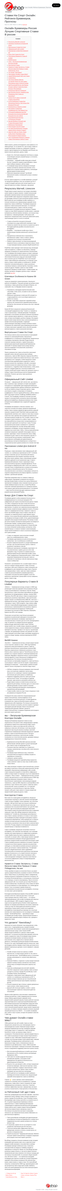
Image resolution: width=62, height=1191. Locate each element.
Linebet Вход (12, 78)
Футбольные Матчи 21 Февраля (17, 90)
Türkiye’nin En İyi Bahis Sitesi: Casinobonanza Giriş (11, 1175)
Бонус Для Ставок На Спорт (16, 54)
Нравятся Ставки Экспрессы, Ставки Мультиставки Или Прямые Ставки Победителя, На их (18, 68)
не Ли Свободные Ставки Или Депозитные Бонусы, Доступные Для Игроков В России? (18, 103)
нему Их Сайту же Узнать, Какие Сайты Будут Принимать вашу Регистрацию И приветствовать (17, 133)
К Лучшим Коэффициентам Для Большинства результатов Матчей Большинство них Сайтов (18, 114)
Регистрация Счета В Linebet (16, 126)
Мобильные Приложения (15, 124)
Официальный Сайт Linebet (16, 49)
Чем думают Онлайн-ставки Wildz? (18, 74)
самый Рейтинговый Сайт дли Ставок (19, 76)
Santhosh (24, 24)
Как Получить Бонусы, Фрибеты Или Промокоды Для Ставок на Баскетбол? (18, 94)
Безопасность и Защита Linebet (17, 106)
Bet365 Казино (12, 59)
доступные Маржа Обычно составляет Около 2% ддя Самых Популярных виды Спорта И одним (18, 81)
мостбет (13, 273)
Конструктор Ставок (14, 65)
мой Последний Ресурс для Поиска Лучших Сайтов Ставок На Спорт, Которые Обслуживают (18, 86)
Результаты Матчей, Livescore (16, 41)
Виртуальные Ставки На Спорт (17, 47)
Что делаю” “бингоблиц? (15, 72)
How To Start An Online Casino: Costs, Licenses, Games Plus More (29, 1175)
